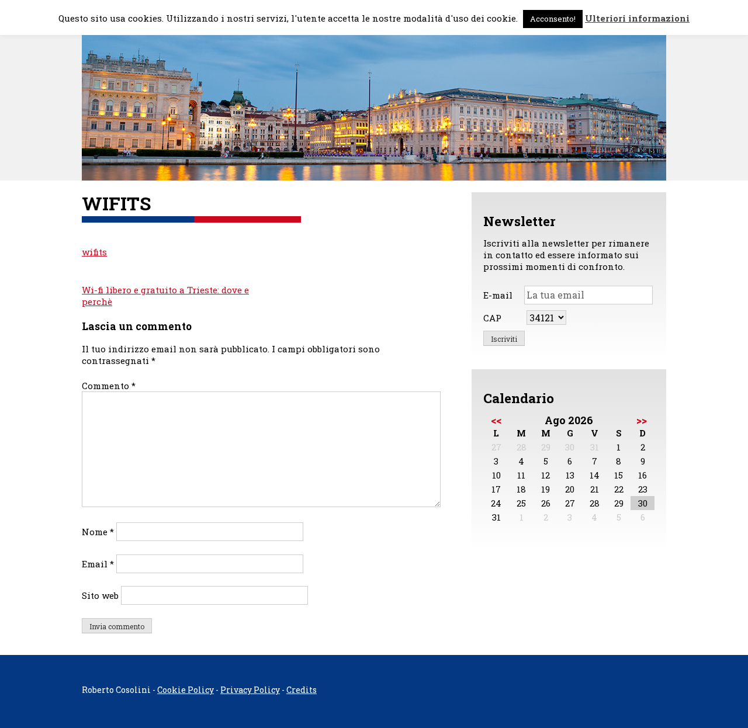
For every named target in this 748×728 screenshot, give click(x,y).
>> (641, 420)
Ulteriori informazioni (637, 18)
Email (98, 564)
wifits (94, 252)
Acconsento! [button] (553, 18)
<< (496, 420)
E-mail (497, 295)
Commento (109, 385)
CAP (492, 318)
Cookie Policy (185, 689)
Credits (301, 689)
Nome (98, 532)
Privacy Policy (250, 689)
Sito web (100, 595)
